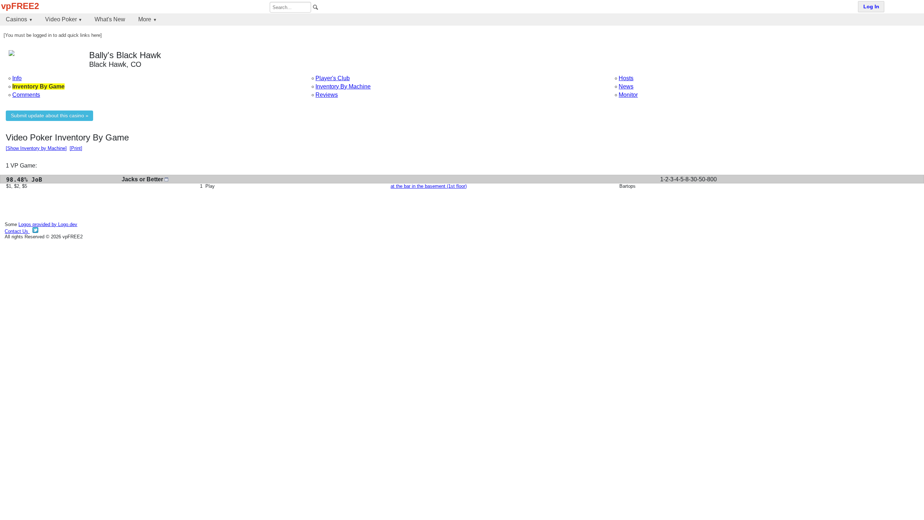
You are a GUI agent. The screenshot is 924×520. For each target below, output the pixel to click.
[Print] (76, 148)
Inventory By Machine (343, 86)
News (626, 86)
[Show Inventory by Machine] (36, 148)
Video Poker (61, 19)
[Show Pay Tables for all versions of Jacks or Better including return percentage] (166, 179)
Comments (26, 95)
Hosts (626, 78)
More (144, 19)
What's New (110, 19)
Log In (871, 6)
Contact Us (17, 231)
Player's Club (332, 78)
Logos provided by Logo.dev (47, 224)
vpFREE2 (20, 6)
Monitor (628, 95)
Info (17, 78)
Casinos (16, 19)
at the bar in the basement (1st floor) (429, 186)
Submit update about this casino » (49, 115)
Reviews (326, 95)
